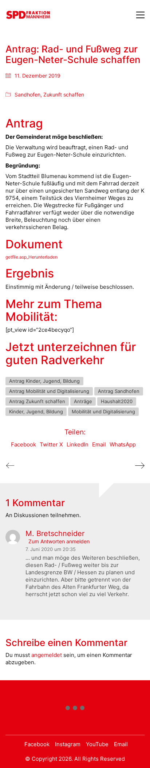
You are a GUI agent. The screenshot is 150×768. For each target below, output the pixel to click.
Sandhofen (27, 94)
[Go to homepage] (28, 14)
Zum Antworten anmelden (59, 541)
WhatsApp (123, 444)
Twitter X (51, 444)
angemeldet (46, 654)
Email (99, 444)
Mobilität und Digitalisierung (103, 411)
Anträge (83, 401)
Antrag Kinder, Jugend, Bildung (44, 381)
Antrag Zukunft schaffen (37, 401)
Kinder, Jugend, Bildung (36, 411)
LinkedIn (77, 444)
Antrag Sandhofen (118, 391)
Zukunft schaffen (63, 94)
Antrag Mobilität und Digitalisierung (49, 391)
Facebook (23, 444)
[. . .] (75, 709)
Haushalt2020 (117, 401)
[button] (140, 15)
